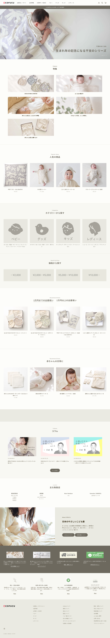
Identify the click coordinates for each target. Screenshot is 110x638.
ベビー (51, 3)
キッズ (63, 3)
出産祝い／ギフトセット (39, 606)
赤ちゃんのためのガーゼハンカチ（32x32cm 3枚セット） (15, 394)
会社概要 (96, 613)
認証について (66, 613)
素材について (66, 608)
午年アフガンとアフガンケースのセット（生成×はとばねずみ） (68, 333)
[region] (55, 34)
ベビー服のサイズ (67, 616)
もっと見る (55, 470)
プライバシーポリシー (99, 623)
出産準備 (31, 3)
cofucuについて (68, 535)
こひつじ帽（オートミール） (68, 189)
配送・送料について (68, 564)
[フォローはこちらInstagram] (4, 628)
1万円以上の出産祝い (66, 300)
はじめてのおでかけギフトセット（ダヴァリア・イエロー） (42, 333)
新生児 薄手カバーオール (42, 393)
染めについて (66, 611)
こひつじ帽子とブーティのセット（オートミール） (94, 333)
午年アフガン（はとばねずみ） (15, 189)
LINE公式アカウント (94, 564)
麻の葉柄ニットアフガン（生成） (68, 393)
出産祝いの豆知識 (67, 623)
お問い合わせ (97, 618)
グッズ (57, 3)
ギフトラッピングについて (69, 621)
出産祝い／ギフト (21, 3)
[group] (55, 34)
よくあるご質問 (97, 616)
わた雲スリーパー (41, 189)
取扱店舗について (81, 535)
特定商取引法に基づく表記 (100, 621)
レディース (71, 3)
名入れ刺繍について (15, 566)
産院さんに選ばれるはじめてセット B (94, 393)
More (15, 593)
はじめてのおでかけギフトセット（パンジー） (15, 333)
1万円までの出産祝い (43, 300)
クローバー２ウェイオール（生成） (94, 189)
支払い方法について (98, 608)
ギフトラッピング (42, 566)
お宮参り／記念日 (41, 3)
